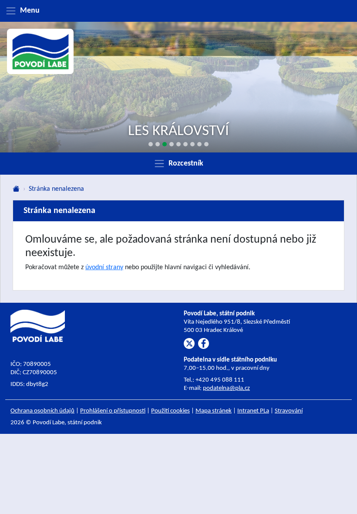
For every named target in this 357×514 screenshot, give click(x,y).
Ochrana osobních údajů (42, 411)
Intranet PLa (253, 411)
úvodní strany (104, 267)
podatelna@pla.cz (226, 388)
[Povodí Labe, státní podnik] (40, 51)
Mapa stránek (213, 411)
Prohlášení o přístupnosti (112, 411)
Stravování (289, 411)
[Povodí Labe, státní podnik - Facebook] (203, 343)
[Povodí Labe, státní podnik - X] (189, 343)
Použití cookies (170, 411)
